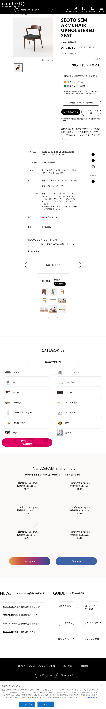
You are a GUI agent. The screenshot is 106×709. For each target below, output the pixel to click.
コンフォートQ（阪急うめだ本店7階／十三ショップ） (54, 246)
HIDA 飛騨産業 (68, 42)
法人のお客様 (67, 675)
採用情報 (84, 666)
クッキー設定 (27, 704)
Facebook (76, 561)
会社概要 (67, 666)
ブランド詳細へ (59, 284)
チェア (86, 48)
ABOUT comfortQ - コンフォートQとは (36, 666)
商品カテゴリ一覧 (53, 361)
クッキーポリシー (90, 697)
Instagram (30, 561)
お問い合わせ (46, 675)
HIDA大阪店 (36, 251)
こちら (95, 76)
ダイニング (73, 53)
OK (45, 704)
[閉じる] (102, 685)
